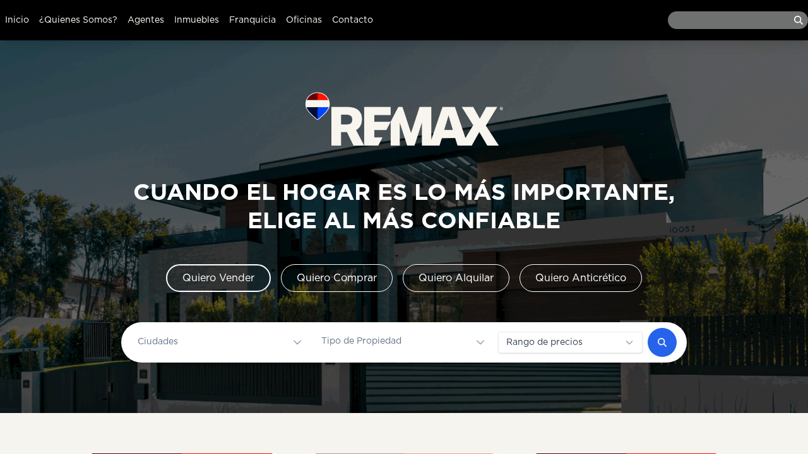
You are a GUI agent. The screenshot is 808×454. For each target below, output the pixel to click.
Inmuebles (196, 20)
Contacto (352, 20)
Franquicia (252, 20)
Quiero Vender (218, 278)
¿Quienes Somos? (78, 20)
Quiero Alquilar (456, 278)
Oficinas (304, 20)
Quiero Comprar (337, 278)
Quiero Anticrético (580, 278)
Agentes (146, 20)
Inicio (17, 20)
